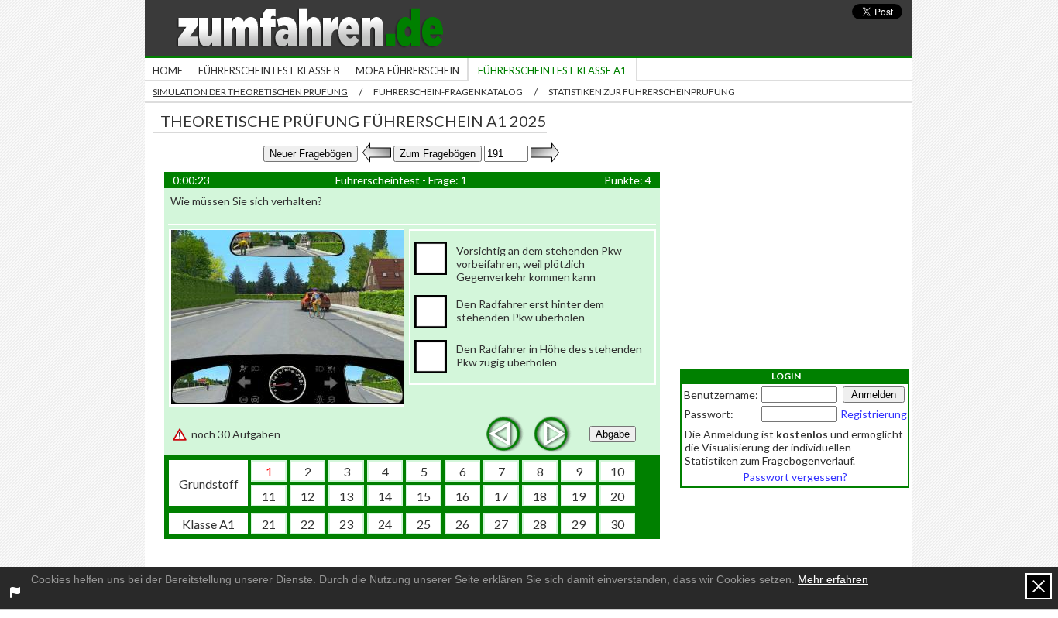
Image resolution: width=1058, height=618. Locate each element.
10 (617, 471)
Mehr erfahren (833, 579)
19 (579, 496)
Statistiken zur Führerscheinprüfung (641, 92)
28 (540, 524)
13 (346, 496)
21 (269, 524)
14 (385, 496)
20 (617, 496)
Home (168, 70)
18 (540, 496)
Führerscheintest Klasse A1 (552, 70)
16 (462, 496)
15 (424, 496)
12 (307, 496)
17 (501, 496)
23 (346, 524)
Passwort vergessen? (795, 476)
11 (269, 496)
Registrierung (873, 414)
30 (617, 524)
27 (501, 524)
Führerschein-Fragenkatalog (448, 92)
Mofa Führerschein (407, 70)
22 (307, 524)
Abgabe (613, 434)
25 (424, 524)
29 (579, 524)
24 (385, 524)
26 (462, 524)
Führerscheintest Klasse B (269, 70)
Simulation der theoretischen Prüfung (250, 92)
